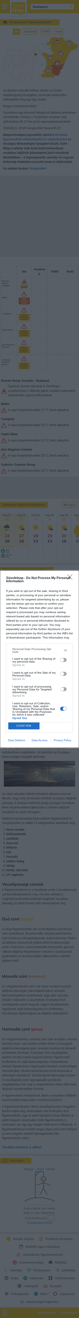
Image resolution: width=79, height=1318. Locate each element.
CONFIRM (23, 725)
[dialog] (39, 659)
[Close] (71, 578)
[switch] (63, 660)
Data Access (39, 740)
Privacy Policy (62, 740)
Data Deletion (16, 740)
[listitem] (39, 650)
